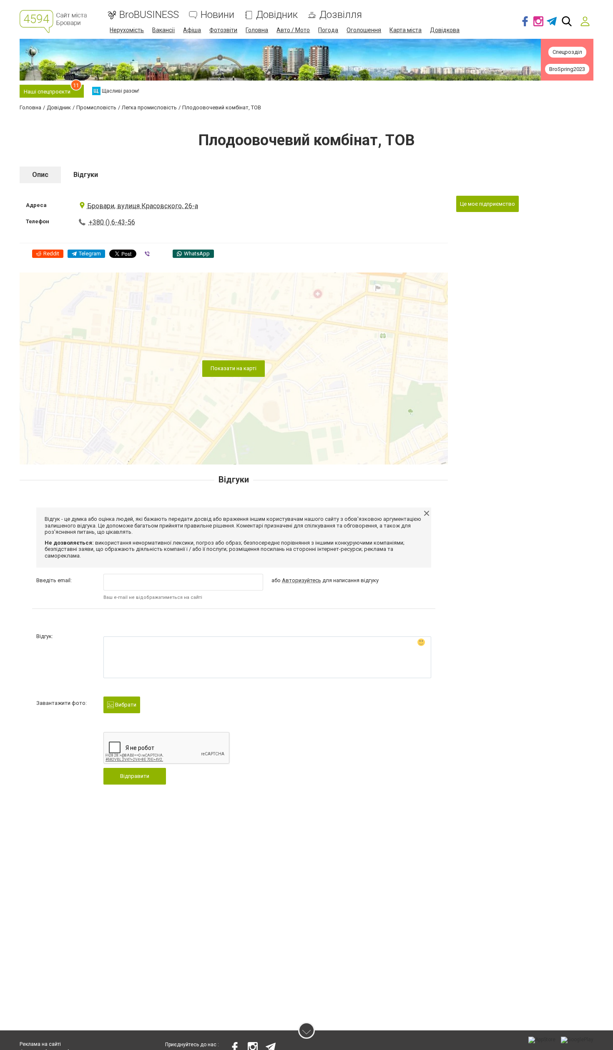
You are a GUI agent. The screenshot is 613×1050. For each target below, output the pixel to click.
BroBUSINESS (149, 14)
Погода (328, 30)
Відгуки (85, 175)
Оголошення (364, 30)
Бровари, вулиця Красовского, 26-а (142, 206)
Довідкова (445, 30)
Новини (217, 14)
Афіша (192, 30)
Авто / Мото (293, 30)
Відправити (134, 776)
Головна (257, 30)
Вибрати (125, 705)
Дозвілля (340, 14)
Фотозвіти (223, 30)
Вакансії (163, 30)
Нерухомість (127, 30)
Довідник (277, 14)
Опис (40, 175)
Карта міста (405, 30)
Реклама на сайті (40, 1044)
